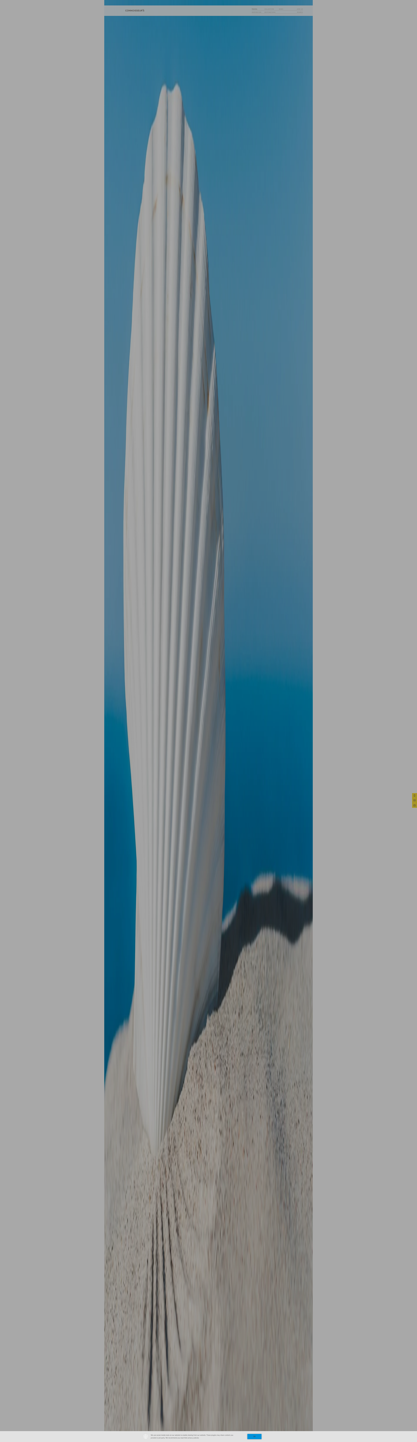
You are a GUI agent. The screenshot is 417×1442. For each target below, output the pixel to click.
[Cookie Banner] (208, 1436)
